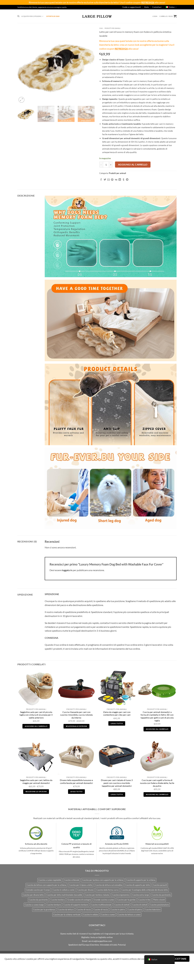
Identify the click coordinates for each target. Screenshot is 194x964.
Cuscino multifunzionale (101, 904)
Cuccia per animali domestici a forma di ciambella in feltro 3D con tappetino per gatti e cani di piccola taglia (157, 716)
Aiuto (146, 7)
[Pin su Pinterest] (112, 179)
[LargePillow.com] (97, 16)
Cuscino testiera (58, 899)
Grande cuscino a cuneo (104, 899)
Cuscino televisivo (153, 909)
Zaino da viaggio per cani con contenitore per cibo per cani (116, 713)
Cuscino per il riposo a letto (80, 885)
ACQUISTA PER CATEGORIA (31, 16)
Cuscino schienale (71, 880)
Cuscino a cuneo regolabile (49, 880)
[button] (154, 16)
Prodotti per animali (112, 28)
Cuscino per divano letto (33, 895)
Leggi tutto (117, 723)
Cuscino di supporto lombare (76, 904)
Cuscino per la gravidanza (44, 909)
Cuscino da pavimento (161, 895)
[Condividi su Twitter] (105, 179)
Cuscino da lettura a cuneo (129, 914)
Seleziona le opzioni (76, 726)
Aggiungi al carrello (132, 164)
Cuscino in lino (144, 899)
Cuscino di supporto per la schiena (140, 880)
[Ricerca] (18, 16)
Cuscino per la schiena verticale (66, 914)
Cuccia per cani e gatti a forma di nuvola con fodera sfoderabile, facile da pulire (157, 783)
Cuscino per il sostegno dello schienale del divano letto (144, 890)
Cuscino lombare (54, 904)
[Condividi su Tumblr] (123, 179)
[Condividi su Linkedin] (120, 179)
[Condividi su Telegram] (127, 179)
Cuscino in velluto (90, 914)
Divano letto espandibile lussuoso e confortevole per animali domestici (76, 781)
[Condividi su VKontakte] (116, 179)
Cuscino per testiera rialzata (97, 895)
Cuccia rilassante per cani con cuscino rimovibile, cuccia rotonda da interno (76, 715)
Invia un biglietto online (101, 937)
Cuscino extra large (140, 895)
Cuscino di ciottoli (121, 904)
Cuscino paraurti (160, 885)
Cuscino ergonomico (120, 895)
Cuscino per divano (85, 890)
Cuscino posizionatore (159, 904)
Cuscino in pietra (118, 909)
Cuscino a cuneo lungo (34, 904)
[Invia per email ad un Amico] (108, 179)
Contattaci (156, 7)
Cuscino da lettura (66, 909)
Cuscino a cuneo (108, 914)
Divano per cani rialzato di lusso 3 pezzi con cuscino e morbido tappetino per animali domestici (117, 783)
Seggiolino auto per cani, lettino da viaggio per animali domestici (36, 781)
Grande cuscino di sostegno (79, 899)
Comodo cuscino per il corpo (38, 890)
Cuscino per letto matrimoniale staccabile (64, 895)
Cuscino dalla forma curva (107, 890)
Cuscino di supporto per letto (137, 885)
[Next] (89, 64)
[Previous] (22, 64)
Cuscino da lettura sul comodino (108, 885)
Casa (101, 28)
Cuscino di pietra (135, 909)
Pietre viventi (159, 899)
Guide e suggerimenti (131, 7)
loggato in (67, 570)
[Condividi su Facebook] (101, 179)
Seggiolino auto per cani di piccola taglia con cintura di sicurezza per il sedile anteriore (36, 715)
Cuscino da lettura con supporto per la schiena (46, 885)
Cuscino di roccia (83, 909)
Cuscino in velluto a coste (63, 890)
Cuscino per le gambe (126, 899)
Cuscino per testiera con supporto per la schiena (102, 880)
